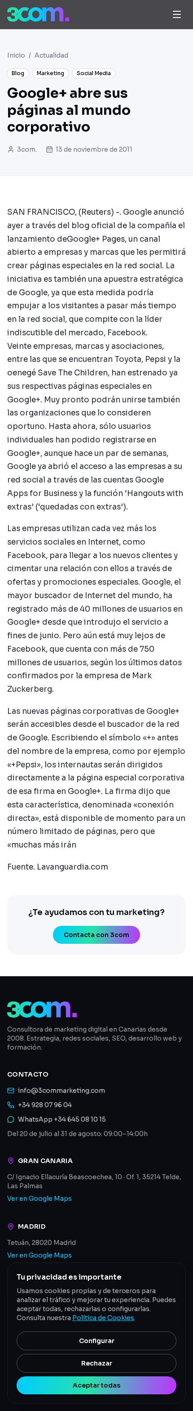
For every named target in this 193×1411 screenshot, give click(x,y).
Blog (18, 73)
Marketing (50, 73)
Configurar (96, 1341)
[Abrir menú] (177, 14)
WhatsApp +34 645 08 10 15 (62, 1119)
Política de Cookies (103, 1318)
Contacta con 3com (96, 935)
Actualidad (51, 55)
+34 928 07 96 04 (45, 1105)
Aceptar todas (96, 1385)
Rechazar (96, 1363)
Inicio (16, 55)
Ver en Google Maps (39, 1199)
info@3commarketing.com (61, 1090)
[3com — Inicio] (38, 14)
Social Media (94, 73)
